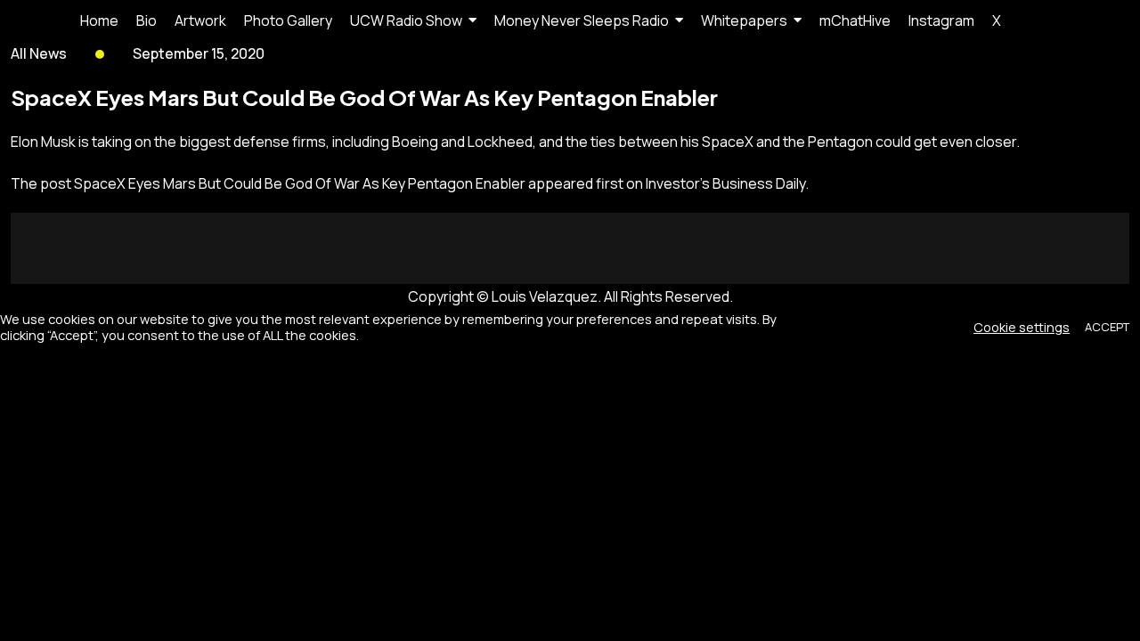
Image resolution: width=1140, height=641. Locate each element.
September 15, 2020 (199, 53)
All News (39, 53)
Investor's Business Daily (725, 183)
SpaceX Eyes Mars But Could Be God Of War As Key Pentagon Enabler (299, 183)
